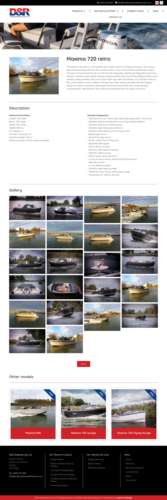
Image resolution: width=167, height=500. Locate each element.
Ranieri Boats (56, 459)
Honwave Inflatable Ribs (62, 470)
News (156, 11)
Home (129, 459)
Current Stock (135, 11)
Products (130, 463)
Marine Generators (59, 485)
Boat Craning (94, 463)
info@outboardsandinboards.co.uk (26, 476)
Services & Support (105, 11)
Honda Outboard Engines (62, 474)
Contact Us (115, 17)
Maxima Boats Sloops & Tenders (61, 464)
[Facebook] (157, 2)
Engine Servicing (96, 459)
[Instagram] (161, 2)
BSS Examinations (96, 467)
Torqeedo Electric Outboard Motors (63, 480)
